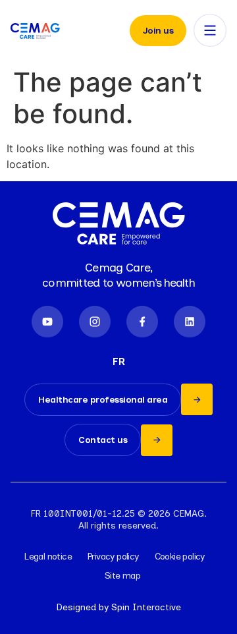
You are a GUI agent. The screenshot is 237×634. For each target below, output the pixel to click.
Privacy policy (113, 556)
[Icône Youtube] (47, 321)
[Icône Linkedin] (189, 321)
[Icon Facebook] (142, 321)
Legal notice (48, 556)
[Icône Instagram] (95, 321)
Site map (122, 575)
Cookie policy (180, 556)
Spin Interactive (146, 607)
